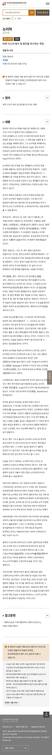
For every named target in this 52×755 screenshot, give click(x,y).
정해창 (5, 60)
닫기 (47, 98)
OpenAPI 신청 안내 (38, 727)
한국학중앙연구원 (10, 720)
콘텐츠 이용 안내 (11, 702)
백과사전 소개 (7, 727)
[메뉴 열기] (47, 3)
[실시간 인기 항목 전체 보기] (12, 18)
